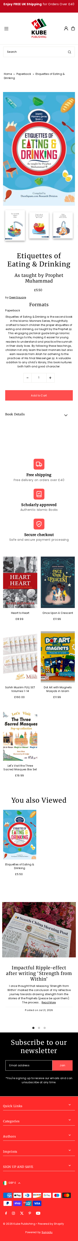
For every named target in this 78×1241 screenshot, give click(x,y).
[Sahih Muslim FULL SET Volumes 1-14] (20, 656)
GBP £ (12, 1183)
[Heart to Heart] (20, 582)
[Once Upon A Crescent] (58, 582)
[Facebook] (6, 1213)
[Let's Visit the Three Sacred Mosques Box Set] (20, 735)
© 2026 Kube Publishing (19, 1224)
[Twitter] (22, 1213)
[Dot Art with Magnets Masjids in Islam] (58, 656)
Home (8, 74)
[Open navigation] (15, 28)
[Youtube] (38, 1213)
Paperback (23, 74)
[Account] (66, 28)
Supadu (47, 1232)
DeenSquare (17, 297)
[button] (39, 415)
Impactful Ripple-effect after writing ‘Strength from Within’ (39, 973)
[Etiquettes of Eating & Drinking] (19, 835)
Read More (49, 1002)
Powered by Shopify (51, 1224)
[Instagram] (13, 1213)
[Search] (69, 52)
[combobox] (39, 52)
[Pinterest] (30, 1213)
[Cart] (73, 28)
